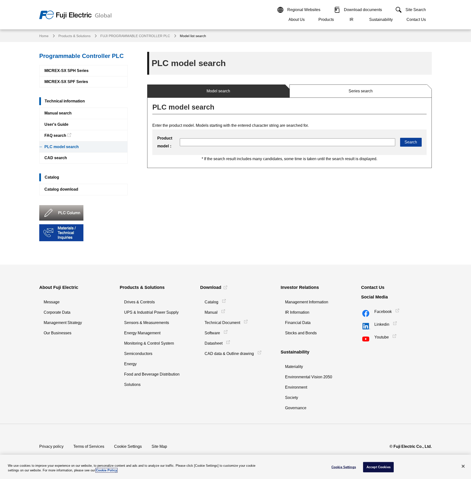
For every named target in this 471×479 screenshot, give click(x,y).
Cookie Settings (128, 446)
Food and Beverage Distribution (152, 374)
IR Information (297, 312)
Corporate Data (57, 312)
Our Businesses (57, 333)
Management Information (306, 302)
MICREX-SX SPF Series (66, 82)
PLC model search (61, 147)
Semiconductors (138, 354)
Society (291, 397)
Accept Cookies (378, 467)
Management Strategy (63, 323)
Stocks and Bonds (301, 333)
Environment (296, 387)
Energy (130, 364)
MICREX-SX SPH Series (66, 71)
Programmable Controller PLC (81, 56)
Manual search (58, 113)
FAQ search (55, 135)
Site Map (159, 446)
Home (44, 36)
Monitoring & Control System (149, 343)
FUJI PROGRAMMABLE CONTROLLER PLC (135, 36)
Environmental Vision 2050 (308, 377)
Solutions (132, 384)
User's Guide (56, 124)
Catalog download (61, 189)
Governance (295, 408)
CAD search (55, 158)
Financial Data (298, 323)
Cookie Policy (106, 470)
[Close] (463, 466)
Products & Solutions (74, 36)
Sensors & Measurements (146, 323)
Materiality (294, 367)
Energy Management (142, 333)
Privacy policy (51, 446)
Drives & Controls (139, 302)
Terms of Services (88, 446)
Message (52, 302)
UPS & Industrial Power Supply (151, 312)
